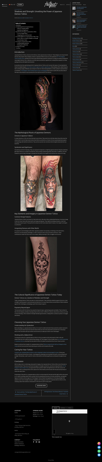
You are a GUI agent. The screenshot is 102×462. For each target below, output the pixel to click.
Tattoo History (76, 59)
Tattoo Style (75, 67)
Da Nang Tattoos (76, 38)
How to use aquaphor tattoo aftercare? (82, 20)
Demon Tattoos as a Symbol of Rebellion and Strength (28, 38)
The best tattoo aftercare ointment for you (81, 14)
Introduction (18, 25)
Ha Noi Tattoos (76, 41)
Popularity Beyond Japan (22, 40)
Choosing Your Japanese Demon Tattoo (23, 41)
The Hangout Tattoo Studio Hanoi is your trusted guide (34, 70)
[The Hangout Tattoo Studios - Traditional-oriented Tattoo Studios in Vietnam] (51, 4)
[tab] (55, 408)
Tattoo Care (75, 51)
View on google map (57, 437)
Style (73, 46)
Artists (68, 4)
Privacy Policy (51, 460)
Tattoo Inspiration (76, 62)
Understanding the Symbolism (23, 43)
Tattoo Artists (75, 49)
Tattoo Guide (75, 57)
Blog (84, 4)
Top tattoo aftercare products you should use (82, 27)
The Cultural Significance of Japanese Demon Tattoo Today (27, 36)
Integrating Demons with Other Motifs (25, 35)
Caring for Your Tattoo (20, 46)
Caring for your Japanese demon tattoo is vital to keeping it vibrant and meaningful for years (37, 352)
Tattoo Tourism (76, 70)
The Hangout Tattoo (28, 17)
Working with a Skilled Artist (23, 45)
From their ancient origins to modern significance (38, 67)
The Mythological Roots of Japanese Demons (24, 27)
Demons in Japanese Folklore (23, 28)
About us (62, 4)
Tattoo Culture (76, 54)
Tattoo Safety (75, 65)
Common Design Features (22, 33)
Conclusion (18, 48)
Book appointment (77, 4)
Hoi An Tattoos (18, 9)
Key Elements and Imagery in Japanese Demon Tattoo (26, 31)
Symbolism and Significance (23, 30)
